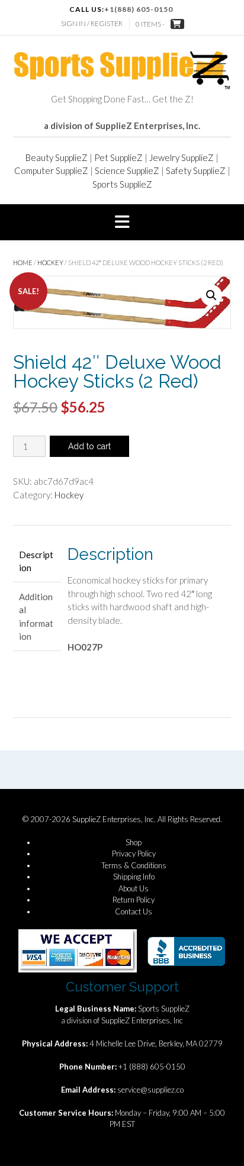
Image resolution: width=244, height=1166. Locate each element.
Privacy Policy (134, 853)
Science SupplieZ (127, 170)
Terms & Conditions (133, 865)
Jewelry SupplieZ (181, 157)
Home (23, 262)
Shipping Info (134, 876)
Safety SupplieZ (196, 170)
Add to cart (89, 446)
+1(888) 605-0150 (138, 9)
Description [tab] (36, 561)
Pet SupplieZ (118, 157)
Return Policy (134, 899)
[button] (122, 222)
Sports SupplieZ (122, 184)
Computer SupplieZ (51, 170)
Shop (134, 842)
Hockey (50, 262)
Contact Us (133, 911)
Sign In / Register (92, 23)
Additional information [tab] (36, 616)
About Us (133, 888)
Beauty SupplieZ (56, 157)
